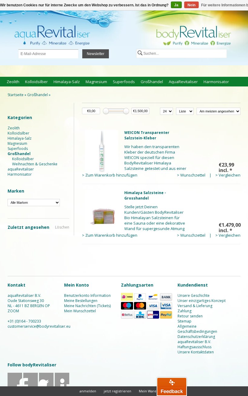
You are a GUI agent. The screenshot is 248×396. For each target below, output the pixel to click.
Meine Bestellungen (80, 300)
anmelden (88, 391)
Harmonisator (216, 81)
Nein (191, 5)
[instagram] (62, 385)
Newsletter (95, 54)
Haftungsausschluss (194, 346)
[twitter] (30, 385)
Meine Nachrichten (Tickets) (87, 305)
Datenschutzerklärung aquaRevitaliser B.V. (196, 339)
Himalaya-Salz (67, 81)
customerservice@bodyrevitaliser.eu (39, 326)
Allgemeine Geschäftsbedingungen (197, 329)
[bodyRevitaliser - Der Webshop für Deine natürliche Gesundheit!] (124, 38)
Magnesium (96, 81)
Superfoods (124, 81)
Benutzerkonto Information (87, 295)
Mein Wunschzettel (80, 310)
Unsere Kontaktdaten (196, 352)
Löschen (62, 227)
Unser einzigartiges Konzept (202, 300)
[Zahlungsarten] (127, 299)
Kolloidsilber (36, 81)
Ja (176, 5)
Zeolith (13, 81)
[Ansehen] (161, 154)
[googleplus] (46, 385)
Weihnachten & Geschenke (34, 164)
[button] (172, 386)
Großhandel (152, 81)
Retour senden (190, 316)
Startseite (16, 94)
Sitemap (184, 321)
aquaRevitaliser (183, 81)
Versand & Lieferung (195, 305)
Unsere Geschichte (194, 295)
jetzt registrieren (117, 391)
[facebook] (15, 385)
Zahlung (184, 310)
